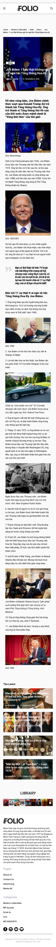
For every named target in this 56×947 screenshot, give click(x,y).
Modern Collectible (19, 30)
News (39, 30)
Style (32, 30)
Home (5, 30)
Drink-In (7, 912)
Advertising (8, 884)
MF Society (8, 908)
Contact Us (8, 879)
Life (5, 917)
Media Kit (7, 888)
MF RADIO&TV (10, 921)
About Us (7, 875)
